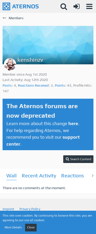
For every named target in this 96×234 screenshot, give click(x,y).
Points (60, 85)
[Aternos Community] (21, 6)
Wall (11, 175)
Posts (7, 85)
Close (31, 227)
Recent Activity (39, 175)
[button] (89, 6)
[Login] (76, 6)
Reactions (72, 175)
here (73, 123)
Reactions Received (33, 85)
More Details (13, 227)
